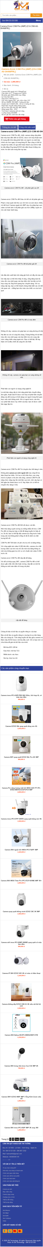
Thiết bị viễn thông (8, 1199)
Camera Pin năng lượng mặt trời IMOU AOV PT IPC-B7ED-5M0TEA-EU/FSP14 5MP (21, 789)
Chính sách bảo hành (9, 1178)
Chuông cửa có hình (9, 1197)
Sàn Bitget (6, 1213)
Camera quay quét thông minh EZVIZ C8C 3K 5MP (21, 911)
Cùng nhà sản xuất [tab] (27, 127)
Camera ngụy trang (8, 1194)
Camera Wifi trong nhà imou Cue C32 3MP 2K (21, 1066)
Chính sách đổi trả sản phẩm (11, 1176)
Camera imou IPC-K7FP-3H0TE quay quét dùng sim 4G (21, 819)
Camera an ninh (7, 1189)
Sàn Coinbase (7, 1218)
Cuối (22, 1139)
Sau (17, 1139)
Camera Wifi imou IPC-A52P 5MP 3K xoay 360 (21, 1128)
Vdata (4, 1221)
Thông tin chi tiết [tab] (9, 127)
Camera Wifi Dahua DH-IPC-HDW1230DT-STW (21, 1035)
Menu (38, 21)
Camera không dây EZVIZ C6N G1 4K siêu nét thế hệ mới (21, 1005)
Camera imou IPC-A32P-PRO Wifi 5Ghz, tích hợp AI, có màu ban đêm (21, 696)
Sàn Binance (6, 1210)
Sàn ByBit (5, 1215)
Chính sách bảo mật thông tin (11, 1181)
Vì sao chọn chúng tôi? (9, 1168)
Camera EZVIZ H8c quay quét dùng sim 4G (21, 726)
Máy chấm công (7, 1191)
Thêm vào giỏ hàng (17, 119)
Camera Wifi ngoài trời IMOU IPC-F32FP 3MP (21, 850)
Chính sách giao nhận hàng (11, 1173)
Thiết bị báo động (8, 1202)
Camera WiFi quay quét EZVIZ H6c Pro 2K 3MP (21, 757)
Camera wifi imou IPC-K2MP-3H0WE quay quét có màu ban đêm (21, 943)
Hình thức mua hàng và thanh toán (13, 1170)
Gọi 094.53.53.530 (10, 21)
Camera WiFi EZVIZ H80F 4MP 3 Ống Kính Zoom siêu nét (21, 1097)
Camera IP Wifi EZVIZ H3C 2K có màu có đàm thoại (21, 973)
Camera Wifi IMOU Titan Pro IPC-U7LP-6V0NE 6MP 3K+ (21, 881)
